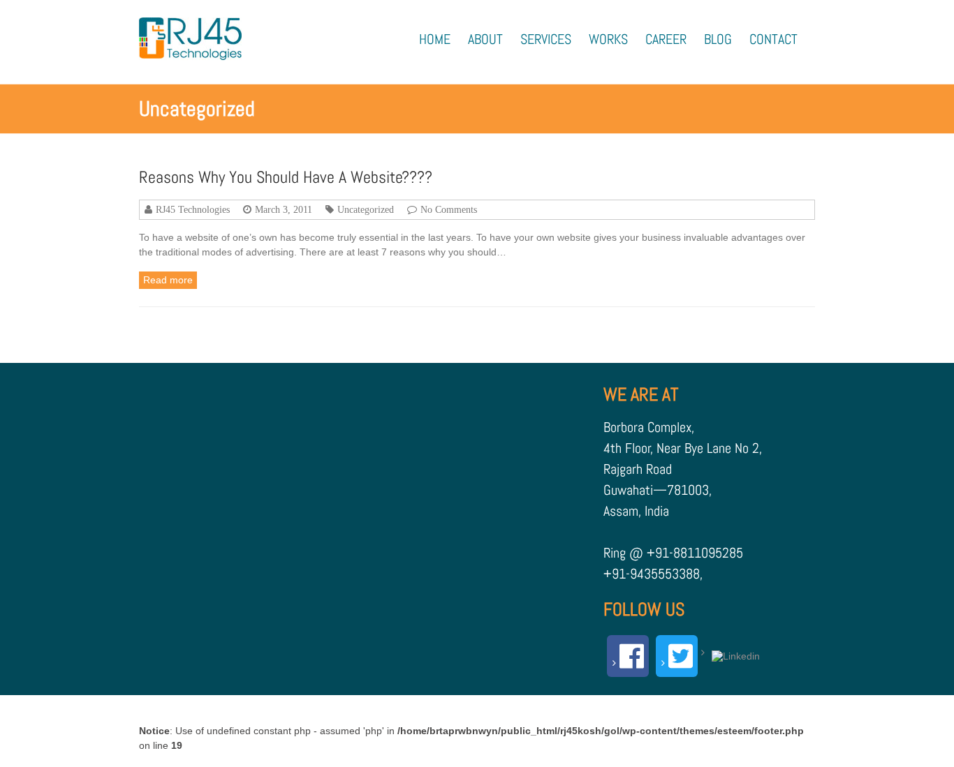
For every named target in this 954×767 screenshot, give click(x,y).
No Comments (448, 209)
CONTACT (773, 39)
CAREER (666, 39)
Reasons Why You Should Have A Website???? (285, 177)
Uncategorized (365, 209)
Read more (168, 279)
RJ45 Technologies (193, 209)
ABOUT (485, 39)
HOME (434, 39)
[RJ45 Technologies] (190, 38)
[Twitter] (677, 656)
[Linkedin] (732, 652)
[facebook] (628, 656)
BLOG (718, 39)
